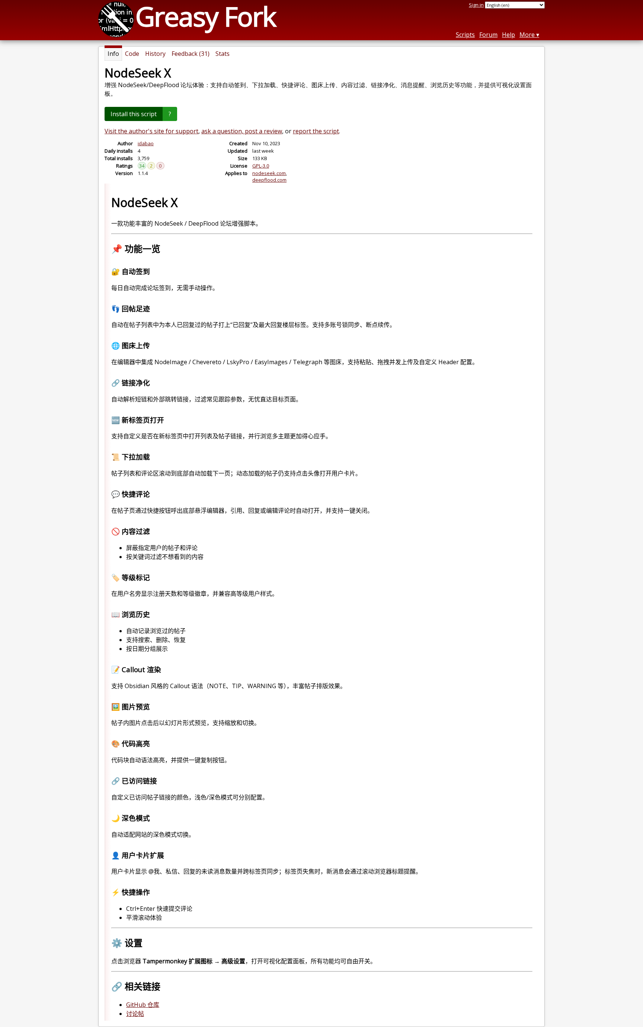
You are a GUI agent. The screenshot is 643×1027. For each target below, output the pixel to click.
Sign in (476, 4)
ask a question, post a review (241, 131)
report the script (316, 131)
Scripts (465, 35)
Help (508, 35)
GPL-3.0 (260, 165)
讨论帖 (135, 1013)
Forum (488, 35)
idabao (146, 143)
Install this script (134, 114)
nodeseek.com (269, 173)
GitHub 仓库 (142, 1005)
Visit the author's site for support (151, 131)
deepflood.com (269, 180)
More (527, 35)
